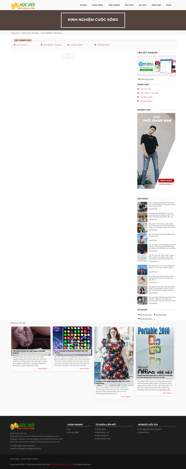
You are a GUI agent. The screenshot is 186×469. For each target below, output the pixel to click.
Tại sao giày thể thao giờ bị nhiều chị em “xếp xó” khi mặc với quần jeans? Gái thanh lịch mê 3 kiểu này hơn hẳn (162, 300)
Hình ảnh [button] (156, 5)
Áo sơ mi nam (146, 315)
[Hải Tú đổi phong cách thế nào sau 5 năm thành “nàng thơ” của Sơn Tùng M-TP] (142, 208)
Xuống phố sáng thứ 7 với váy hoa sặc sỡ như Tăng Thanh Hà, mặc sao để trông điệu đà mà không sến (161, 216)
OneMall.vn (144, 432)
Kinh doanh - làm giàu (52, 45)
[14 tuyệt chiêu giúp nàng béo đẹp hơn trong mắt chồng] (113, 355)
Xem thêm (43, 369)
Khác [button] (168, 5)
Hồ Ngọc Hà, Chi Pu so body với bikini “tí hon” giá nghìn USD (161, 266)
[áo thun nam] (156, 150)
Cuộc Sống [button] (97, 5)
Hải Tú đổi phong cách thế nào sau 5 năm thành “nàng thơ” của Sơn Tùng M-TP (162, 204)
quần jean (101, 429)
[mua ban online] (156, 66)
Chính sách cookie (29, 459)
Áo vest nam (161, 315)
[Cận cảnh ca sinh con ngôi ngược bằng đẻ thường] (30, 340)
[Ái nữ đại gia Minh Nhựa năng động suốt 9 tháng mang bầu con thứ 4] (142, 281)
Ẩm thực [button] (129, 5)
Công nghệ (73, 432)
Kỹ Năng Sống (103, 45)
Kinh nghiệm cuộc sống (51, 33)
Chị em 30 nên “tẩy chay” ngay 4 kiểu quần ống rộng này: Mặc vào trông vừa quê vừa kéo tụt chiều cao (162, 258)
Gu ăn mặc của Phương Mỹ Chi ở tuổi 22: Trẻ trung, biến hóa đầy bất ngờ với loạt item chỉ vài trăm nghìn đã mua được (162, 247)
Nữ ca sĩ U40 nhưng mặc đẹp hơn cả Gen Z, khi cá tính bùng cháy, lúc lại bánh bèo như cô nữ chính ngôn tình (162, 226)
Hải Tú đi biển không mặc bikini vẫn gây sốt (162, 235)
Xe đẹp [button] (83, 5)
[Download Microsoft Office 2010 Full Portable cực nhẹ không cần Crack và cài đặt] (155, 352)
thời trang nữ (102, 435)
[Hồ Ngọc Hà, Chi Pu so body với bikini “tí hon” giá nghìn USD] (142, 271)
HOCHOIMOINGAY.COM (61, 464)
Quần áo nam (146, 319)
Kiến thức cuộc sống (30, 33)
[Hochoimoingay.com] (23, 4)
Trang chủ (15, 33)
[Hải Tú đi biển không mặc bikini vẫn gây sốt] (142, 239)
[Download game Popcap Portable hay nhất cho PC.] (71, 340)
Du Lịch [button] (143, 5)
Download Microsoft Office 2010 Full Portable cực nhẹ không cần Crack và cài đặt (155, 376)
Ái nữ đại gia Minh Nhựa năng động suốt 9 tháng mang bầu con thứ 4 (161, 278)
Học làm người (76, 45)
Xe (69, 429)
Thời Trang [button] (114, 5)
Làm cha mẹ (21, 45)
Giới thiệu (14, 459)
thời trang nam (103, 438)
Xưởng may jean (147, 79)
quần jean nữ (102, 432)
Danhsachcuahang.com (150, 429)
